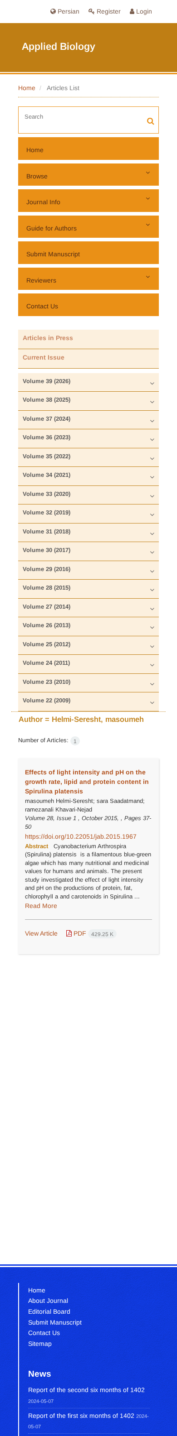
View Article (41, 933)
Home (26, 87)
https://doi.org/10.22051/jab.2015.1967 (81, 836)
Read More (41, 905)
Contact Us (42, 306)
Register (108, 11)
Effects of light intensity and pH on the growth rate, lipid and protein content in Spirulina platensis (87, 781)
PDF (92, 933)
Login (143, 11)
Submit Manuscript (53, 254)
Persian (67, 11)
